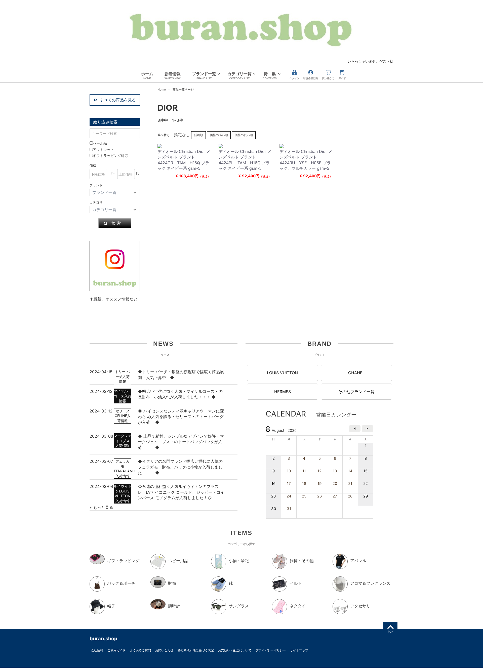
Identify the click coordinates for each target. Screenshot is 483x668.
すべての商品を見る (118, 99)
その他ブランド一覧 (356, 391)
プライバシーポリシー (271, 650)
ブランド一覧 (204, 75)
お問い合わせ (164, 650)
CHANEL (356, 372)
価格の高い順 (219, 135)
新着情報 (173, 75)
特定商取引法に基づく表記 (196, 650)
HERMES (282, 391)
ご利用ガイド (116, 650)
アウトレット (103, 149)
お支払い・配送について (234, 650)
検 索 (116, 223)
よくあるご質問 (140, 650)
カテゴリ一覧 (239, 75)
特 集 (270, 75)
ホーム (147, 75)
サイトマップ (299, 650)
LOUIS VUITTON (282, 372)
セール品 (100, 143)
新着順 (198, 135)
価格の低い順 (244, 135)
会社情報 (97, 650)
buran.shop (103, 639)
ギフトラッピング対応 (110, 155)
